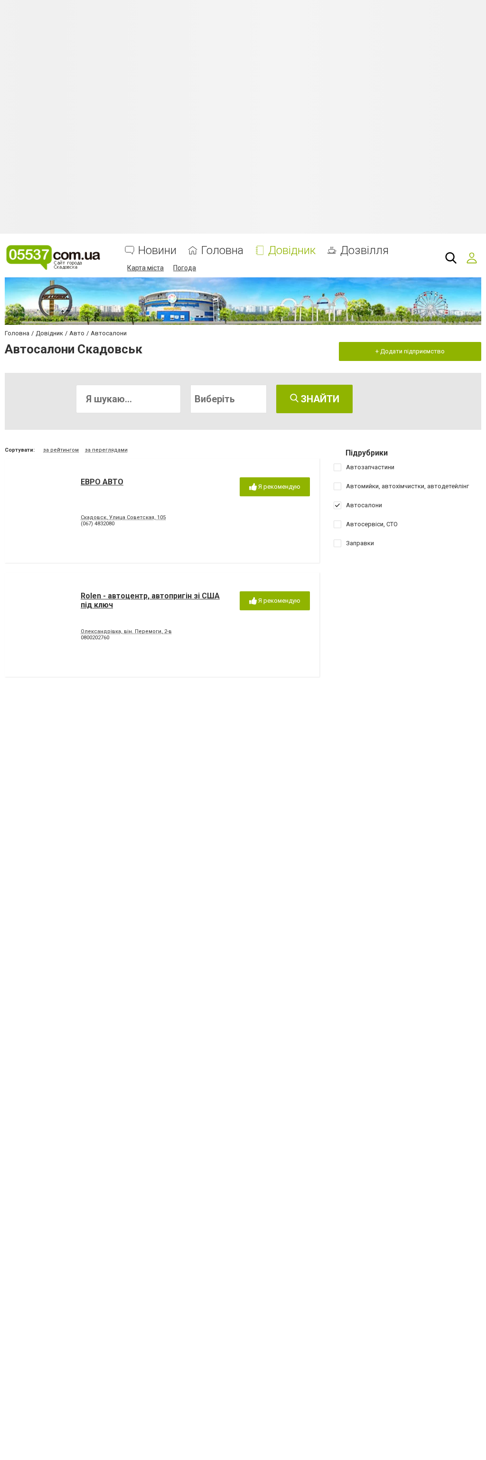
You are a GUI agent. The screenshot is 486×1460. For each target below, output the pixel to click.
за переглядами (106, 450)
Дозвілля (364, 250)
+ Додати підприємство (410, 351)
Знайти (319, 399)
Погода (184, 268)
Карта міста (145, 268)
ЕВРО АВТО (102, 481)
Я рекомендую (278, 486)
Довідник (292, 250)
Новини (157, 250)
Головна (222, 250)
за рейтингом (61, 450)
